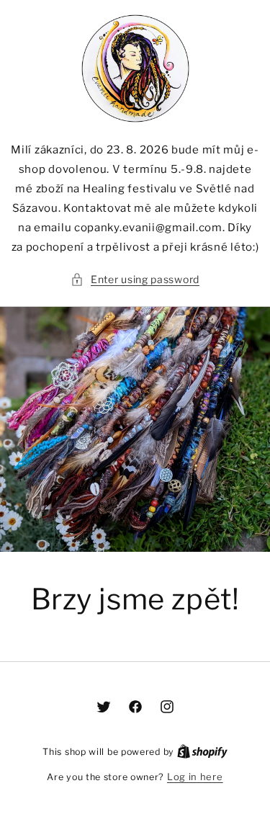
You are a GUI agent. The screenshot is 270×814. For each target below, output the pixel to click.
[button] (135, 279)
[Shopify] (202, 751)
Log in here (195, 776)
